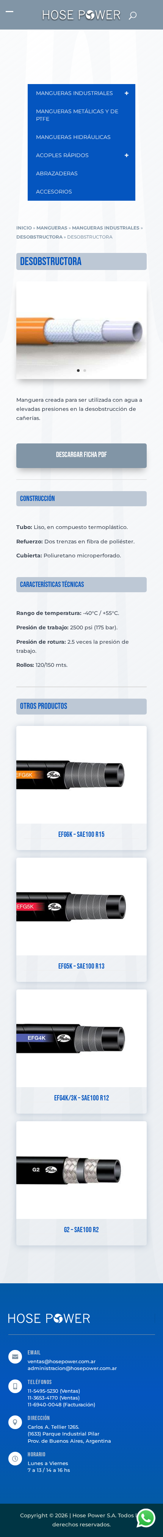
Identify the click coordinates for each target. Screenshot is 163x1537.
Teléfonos (40, 1382)
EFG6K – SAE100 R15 (81, 834)
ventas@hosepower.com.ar (62, 1361)
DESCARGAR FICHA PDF (81, 454)
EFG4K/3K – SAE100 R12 (81, 1098)
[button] (9, 15)
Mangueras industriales (82, 93)
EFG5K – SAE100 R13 (81, 966)
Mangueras (51, 228)
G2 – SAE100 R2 (81, 1230)
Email (34, 1352)
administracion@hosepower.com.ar (72, 1368)
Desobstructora (39, 237)
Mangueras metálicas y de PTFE (77, 115)
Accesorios (54, 191)
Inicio (24, 228)
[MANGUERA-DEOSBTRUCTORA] (81, 377)
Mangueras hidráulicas (73, 137)
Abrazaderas (57, 173)
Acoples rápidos (82, 155)
